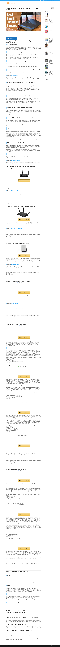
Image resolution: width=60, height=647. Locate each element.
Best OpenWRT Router (14, 75)
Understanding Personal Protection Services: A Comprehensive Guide (49, 67)
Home (39, 0)
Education (44, 0)
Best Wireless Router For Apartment (16, 228)
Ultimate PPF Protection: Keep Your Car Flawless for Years (49, 73)
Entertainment (48, 0)
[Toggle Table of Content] (15, 38)
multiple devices (22, 85)
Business (41, 0)
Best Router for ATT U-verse (15, 264)
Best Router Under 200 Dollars (15, 160)
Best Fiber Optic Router (14, 303)
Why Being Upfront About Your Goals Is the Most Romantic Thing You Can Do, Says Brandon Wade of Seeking (49, 48)
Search (52, 8)
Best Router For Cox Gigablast (15, 190)
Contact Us (52, 0)
